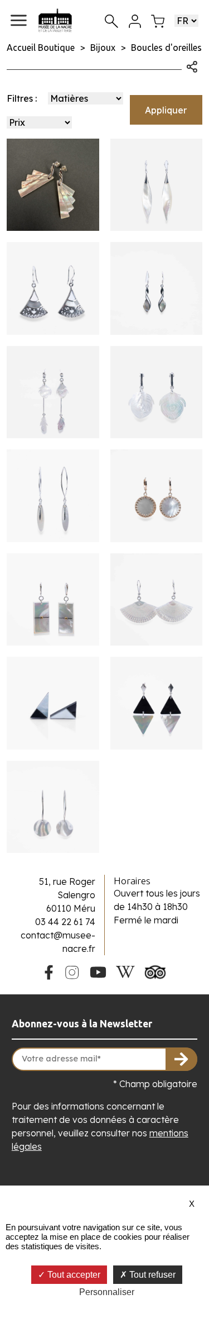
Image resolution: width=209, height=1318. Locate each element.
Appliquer (166, 110)
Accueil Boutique (41, 47)
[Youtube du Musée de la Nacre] (98, 971)
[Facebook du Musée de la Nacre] (48, 970)
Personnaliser (106, 1292)
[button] (19, 20)
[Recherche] (111, 20)
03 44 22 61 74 (65, 921)
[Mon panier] (157, 20)
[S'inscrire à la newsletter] (182, 1059)
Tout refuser (151, 1274)
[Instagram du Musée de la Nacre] (72, 971)
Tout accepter (72, 1274)
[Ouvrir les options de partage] (192, 65)
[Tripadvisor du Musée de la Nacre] (155, 971)
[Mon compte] (135, 20)
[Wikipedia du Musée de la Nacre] (125, 971)
